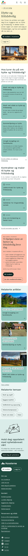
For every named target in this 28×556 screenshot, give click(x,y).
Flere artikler (5, 385)
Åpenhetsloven (5, 531)
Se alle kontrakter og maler (9, 228)
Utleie (19, 415)
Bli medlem (8, 274)
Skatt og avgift (8, 395)
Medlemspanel (5, 509)
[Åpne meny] (25, 2)
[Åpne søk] (21, 2)
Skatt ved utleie (8, 415)
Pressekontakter (6, 506)
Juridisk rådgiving (6, 499)
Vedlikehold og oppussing (11, 405)
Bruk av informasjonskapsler (10, 517)
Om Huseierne (5, 479)
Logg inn (5, 41)
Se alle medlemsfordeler (13, 279)
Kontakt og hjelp (6, 496)
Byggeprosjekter (8, 400)
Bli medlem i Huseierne (11, 36)
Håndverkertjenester (10, 410)
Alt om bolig (7, 8)
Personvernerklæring (7, 520)
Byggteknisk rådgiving (7, 503)
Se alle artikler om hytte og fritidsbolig (9, 159)
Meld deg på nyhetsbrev (11, 455)
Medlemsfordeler (6, 488)
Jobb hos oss (5, 482)
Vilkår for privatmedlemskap (10, 523)
